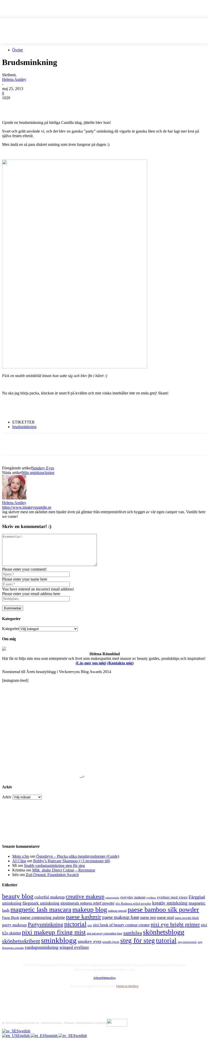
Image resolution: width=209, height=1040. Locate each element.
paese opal (165, 917)
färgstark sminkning (40, 903)
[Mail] (34, 997)
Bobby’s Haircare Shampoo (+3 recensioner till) (71, 861)
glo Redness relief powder (133, 903)
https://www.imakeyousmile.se (26, 507)
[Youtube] (61, 997)
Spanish (52, 1035)
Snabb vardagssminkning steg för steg (54, 865)
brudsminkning (24, 427)
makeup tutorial (117, 911)
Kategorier (10, 628)
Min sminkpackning (38, 472)
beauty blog (17, 896)
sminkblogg (59, 940)
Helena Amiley (14, 79)
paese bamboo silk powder (163, 909)
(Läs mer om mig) (91, 663)
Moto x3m (20, 856)
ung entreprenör (187, 941)
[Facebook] (10, 105)
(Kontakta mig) (120, 663)
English (24, 1035)
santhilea (132, 932)
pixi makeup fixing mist (54, 932)
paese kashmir (83, 917)
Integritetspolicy (105, 978)
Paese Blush (10, 918)
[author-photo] (14, 498)
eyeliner (151, 897)
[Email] (65, 105)
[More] (102, 105)
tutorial (166, 940)
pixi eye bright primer (175, 924)
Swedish (23, 1031)
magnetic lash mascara (40, 909)
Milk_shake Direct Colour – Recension (63, 870)
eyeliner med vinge (172, 897)
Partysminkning (45, 924)
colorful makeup (49, 897)
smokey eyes (89, 941)
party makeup (14, 924)
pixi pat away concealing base (104, 933)
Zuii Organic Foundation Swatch (52, 874)
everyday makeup (133, 897)
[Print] (83, 105)
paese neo (148, 917)
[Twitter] (28, 105)
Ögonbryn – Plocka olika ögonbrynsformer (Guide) (77, 856)
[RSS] (48, 997)
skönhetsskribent (21, 941)
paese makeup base (120, 917)
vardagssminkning (41, 947)
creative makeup (85, 896)
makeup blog (89, 909)
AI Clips (19, 861)
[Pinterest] (47, 105)
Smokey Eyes (43, 468)
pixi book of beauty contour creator (121, 924)
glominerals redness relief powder (87, 903)
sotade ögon (110, 942)
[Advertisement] (61, 407)
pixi (89, 925)
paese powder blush (187, 918)
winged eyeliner (74, 947)
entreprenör (112, 897)
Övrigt (17, 50)
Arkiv (6, 797)
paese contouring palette (42, 917)
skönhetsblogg (163, 932)
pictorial (75, 924)
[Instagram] (20, 997)
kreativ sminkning (170, 903)
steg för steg (137, 940)
